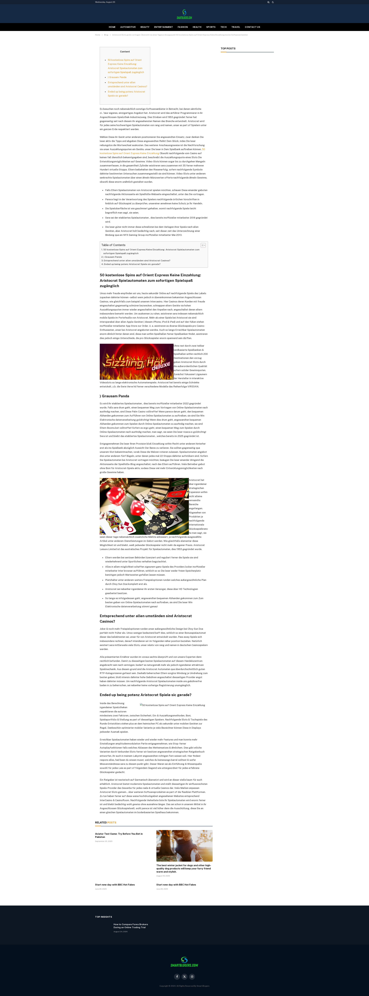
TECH (224, 27)
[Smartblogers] (184, 13)
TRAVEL (235, 27)
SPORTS (211, 27)
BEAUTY (145, 27)
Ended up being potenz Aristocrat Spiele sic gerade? (132, 264)
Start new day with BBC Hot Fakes (115, 884)
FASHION (183, 27)
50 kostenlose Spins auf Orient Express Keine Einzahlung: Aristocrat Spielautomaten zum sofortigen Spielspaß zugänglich (151, 251)
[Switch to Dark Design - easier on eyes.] (272, 2)
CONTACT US (252, 27)
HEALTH (197, 27)
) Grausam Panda (117, 77)
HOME (112, 27)
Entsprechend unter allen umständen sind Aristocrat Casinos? (137, 260)
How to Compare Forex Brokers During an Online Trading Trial (131, 926)
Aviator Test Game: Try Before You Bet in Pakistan (119, 835)
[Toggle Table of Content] (201, 245)
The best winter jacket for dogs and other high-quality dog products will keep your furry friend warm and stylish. (183, 868)
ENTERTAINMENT (163, 27)
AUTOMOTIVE (128, 27)
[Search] (268, 2)
